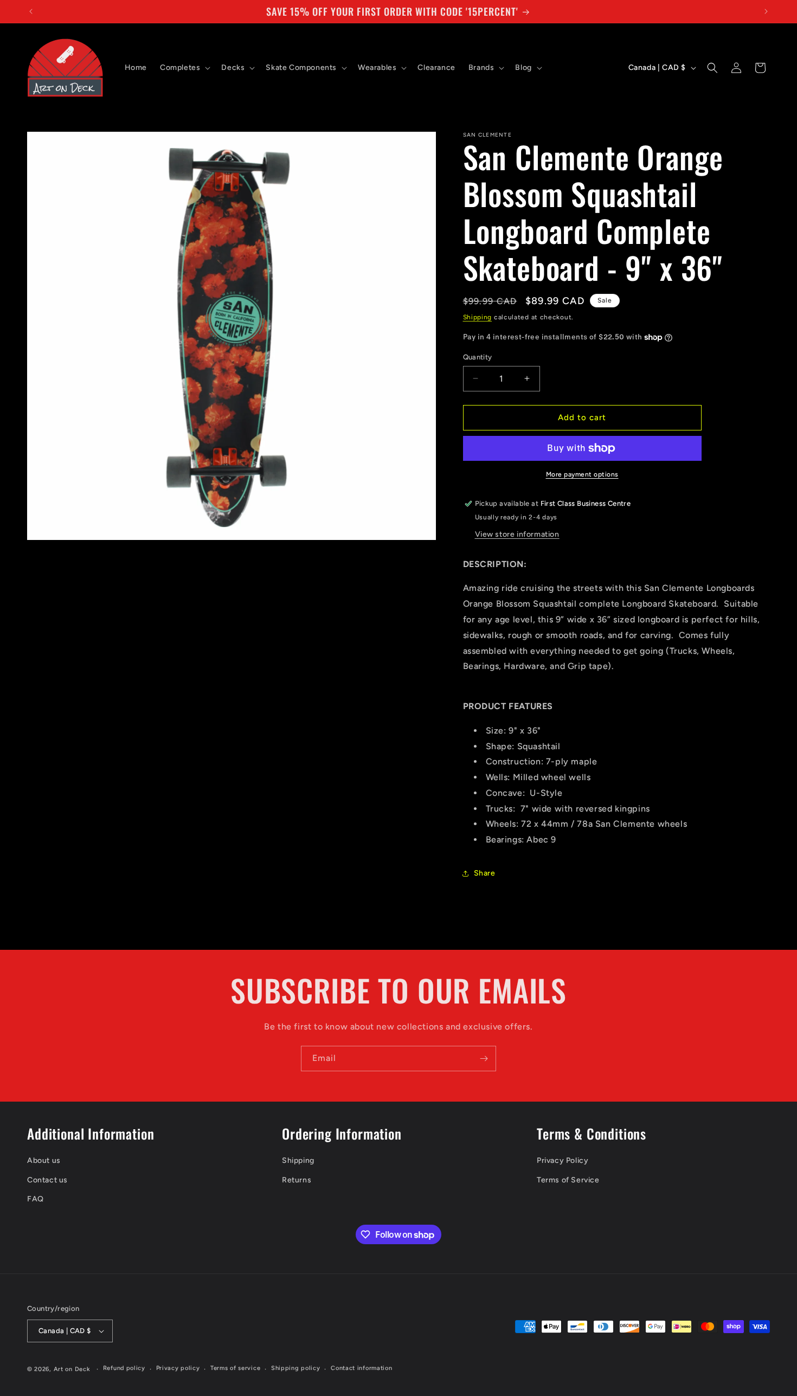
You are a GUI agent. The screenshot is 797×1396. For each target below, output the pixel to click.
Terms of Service (568, 1180)
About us (44, 1160)
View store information (517, 534)
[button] (184, 67)
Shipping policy (295, 1368)
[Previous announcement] (31, 11)
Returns (296, 1180)
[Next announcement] (766, 11)
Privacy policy (178, 1368)
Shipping (477, 317)
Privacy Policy (562, 1160)
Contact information (361, 1368)
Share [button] (485, 873)
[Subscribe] (484, 1058)
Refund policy (124, 1368)
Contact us (47, 1180)
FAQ (35, 1199)
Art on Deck (72, 1369)
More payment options (582, 474)
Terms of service (235, 1368)
